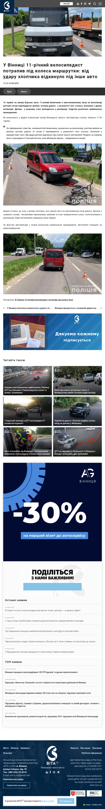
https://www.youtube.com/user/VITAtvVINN (52, 331)
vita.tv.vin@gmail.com (20, 775)
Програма (97, 748)
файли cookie (47, 801)
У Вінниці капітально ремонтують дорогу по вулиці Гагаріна (29, 308)
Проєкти (74, 748)
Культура (7, 753)
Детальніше (52, 609)
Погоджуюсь (66, 801)
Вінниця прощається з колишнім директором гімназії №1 (78, 308)
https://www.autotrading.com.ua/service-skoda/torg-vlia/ (52, 512)
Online (66, 3)
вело (24, 91)
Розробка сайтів (97, 805)
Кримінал (25, 748)
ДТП (10, 91)
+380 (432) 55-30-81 (17, 772)
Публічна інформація (91, 753)
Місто (6, 748)
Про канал (85, 748)
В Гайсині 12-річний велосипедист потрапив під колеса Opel (44, 299)
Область (15, 748)
